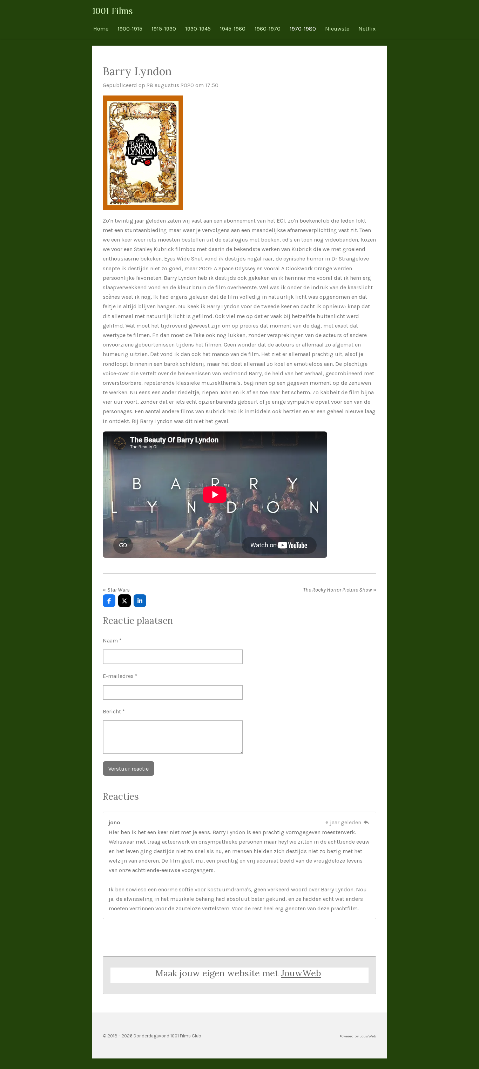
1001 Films (112, 11)
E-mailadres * (120, 676)
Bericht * (114, 711)
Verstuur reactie (128, 768)
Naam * (112, 640)
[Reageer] (366, 822)
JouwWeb (301, 973)
